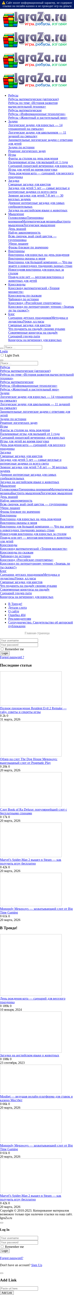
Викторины (16, 251)
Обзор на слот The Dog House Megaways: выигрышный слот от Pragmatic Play (28, 761)
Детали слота (17, 607)
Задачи (13, 121)
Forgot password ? (12, 657)
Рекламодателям (19, 618)
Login (4, 351)
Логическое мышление (39, 225)
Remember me (14, 649)
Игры (12, 154)
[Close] (1, 1222)
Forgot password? (11, 1258)
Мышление (16, 214)
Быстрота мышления (25, 493)
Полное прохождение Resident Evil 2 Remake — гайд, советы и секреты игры (33, 710)
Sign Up (36, 1265)
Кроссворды (16, 284)
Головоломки (17, 217)
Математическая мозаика (39, 221)
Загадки (13, 180)
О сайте (13, 611)
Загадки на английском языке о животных (29, 1055)
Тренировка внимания (34, 489)
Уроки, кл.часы (33, 321)
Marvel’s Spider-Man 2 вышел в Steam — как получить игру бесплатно (30, 861)
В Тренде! (15, 604)
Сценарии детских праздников (29, 317)
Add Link (7, 1292)
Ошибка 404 (16, 615)
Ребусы (13, 95)
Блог (11, 314)
